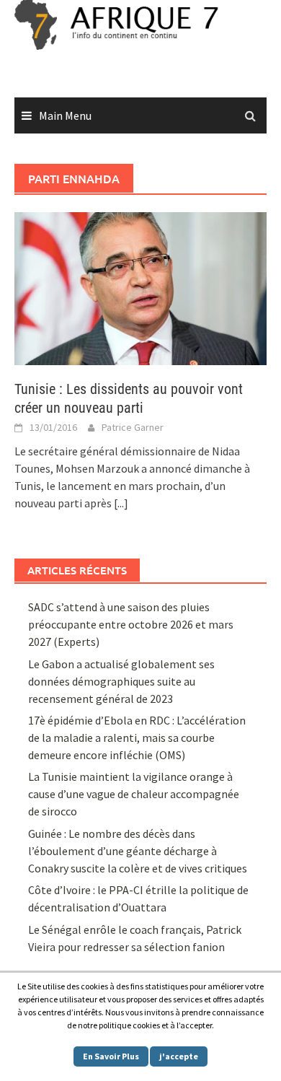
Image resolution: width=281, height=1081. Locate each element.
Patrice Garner (133, 427)
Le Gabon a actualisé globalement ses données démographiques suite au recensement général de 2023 (121, 681)
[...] (121, 503)
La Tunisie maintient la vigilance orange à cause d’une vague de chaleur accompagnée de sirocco (133, 793)
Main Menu (65, 115)
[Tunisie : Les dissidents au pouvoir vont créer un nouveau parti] (140, 287)
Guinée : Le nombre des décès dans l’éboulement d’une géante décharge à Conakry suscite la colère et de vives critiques (137, 850)
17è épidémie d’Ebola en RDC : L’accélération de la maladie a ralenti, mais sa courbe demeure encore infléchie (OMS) (137, 737)
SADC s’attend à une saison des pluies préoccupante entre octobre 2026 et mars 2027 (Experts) (130, 624)
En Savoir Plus (111, 1056)
